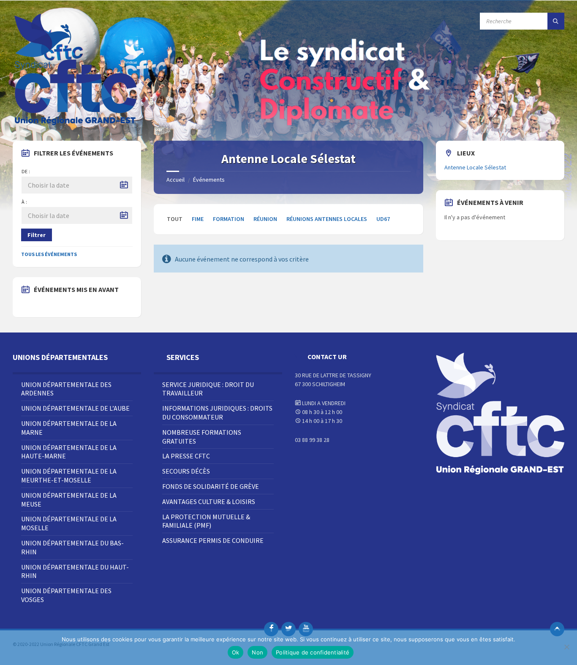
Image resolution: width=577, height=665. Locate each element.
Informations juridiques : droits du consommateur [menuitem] (217, 412)
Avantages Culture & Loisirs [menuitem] (208, 501)
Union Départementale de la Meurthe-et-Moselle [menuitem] (69, 475)
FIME (198, 219)
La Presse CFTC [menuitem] (186, 456)
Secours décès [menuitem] (186, 471)
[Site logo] (76, 124)
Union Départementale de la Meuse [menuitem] (69, 499)
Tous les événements (49, 254)
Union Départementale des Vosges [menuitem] (66, 595)
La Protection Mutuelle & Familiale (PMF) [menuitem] (206, 521)
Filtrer (36, 235)
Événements (209, 179)
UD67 (383, 219)
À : (24, 202)
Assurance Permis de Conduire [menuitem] (213, 540)
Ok (236, 652)
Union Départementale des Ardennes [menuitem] (66, 389)
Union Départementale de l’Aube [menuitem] (75, 408)
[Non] (566, 647)
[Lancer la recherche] (555, 21)
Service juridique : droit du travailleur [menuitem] (208, 389)
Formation (228, 219)
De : (26, 171)
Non (257, 652)
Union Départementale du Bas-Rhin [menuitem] (72, 547)
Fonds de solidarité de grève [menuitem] (210, 486)
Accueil (175, 179)
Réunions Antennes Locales (326, 219)
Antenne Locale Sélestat (475, 167)
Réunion (265, 219)
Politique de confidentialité (312, 652)
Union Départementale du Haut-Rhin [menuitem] (75, 571)
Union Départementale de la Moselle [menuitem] (69, 523)
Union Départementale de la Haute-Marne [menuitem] (69, 452)
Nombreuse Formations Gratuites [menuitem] (201, 436)
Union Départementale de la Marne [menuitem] (69, 427)
